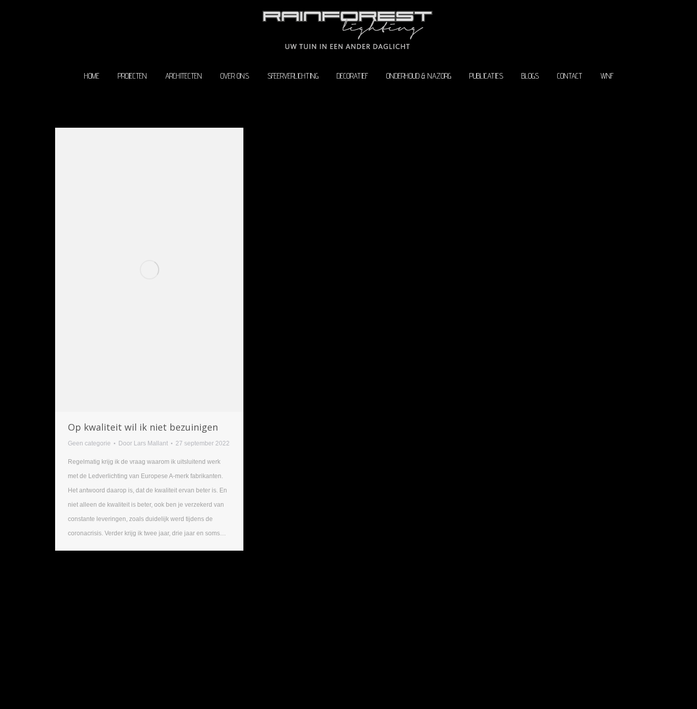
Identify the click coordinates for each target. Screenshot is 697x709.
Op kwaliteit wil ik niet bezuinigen (143, 427)
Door (143, 443)
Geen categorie (89, 443)
